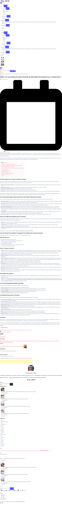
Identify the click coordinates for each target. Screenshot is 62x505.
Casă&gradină (3, 424)
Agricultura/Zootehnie (4, 421)
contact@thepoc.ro (3, 460)
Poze (2, 438)
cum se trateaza (20, 450)
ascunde (5, 162)
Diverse (2, 428)
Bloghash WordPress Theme (20, 501)
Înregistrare (2, 494)
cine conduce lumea (13, 450)
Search (1, 382)
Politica (2, 437)
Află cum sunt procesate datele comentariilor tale (24, 358)
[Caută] (11, 384)
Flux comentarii (3, 498)
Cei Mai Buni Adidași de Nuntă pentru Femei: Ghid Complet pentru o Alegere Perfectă (14, 474)
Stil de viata (3, 443)
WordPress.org (3, 499)
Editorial (2, 429)
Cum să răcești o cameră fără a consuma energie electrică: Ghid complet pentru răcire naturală (15, 406)
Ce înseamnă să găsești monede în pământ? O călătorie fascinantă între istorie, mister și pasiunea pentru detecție (18, 391)
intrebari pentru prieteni (31, 450)
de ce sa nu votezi (24, 450)
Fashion (2, 430)
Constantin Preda (2, 336)
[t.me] (2, 61)
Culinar (2, 425)
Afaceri (2, 420)
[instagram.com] (2, 63)
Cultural (2, 426)
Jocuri (2, 433)
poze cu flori (44, 450)
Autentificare (3, 495)
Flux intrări (2, 496)
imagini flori (28, 450)
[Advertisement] (16, 362)
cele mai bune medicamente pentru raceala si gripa (5, 450)
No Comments (8, 152)
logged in (5, 356)
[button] (11, 71)
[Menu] (1, 2)
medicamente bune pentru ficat (37, 450)
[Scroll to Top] (1, 503)
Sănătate (1, 75)
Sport (2, 442)
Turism (2, 446)
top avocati (51, 450)
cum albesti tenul (17, 450)
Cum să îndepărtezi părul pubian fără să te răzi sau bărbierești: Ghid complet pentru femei (15, 413)
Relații (2, 439)
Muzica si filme (3, 434)
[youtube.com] (2, 65)
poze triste (49, 450)
